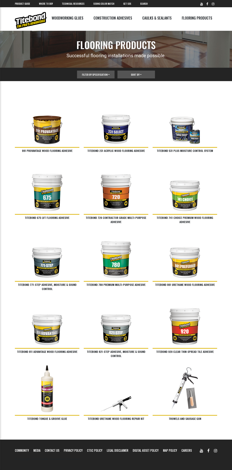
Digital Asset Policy (146, 450)
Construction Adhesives (113, 18)
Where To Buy (46, 3)
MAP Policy (170, 450)
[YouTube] (201, 450)
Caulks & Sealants (157, 18)
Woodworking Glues (67, 18)
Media (36, 450)
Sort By (135, 74)
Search (144, 3)
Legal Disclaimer (117, 450)
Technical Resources (73, 3)
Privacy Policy (73, 450)
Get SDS (127, 3)
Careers (186, 450)
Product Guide (22, 3)
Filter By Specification (95, 74)
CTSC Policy (94, 450)
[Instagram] (215, 450)
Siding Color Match (103, 3)
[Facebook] (208, 450)
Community (22, 450)
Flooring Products (197, 18)
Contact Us (52, 450)
